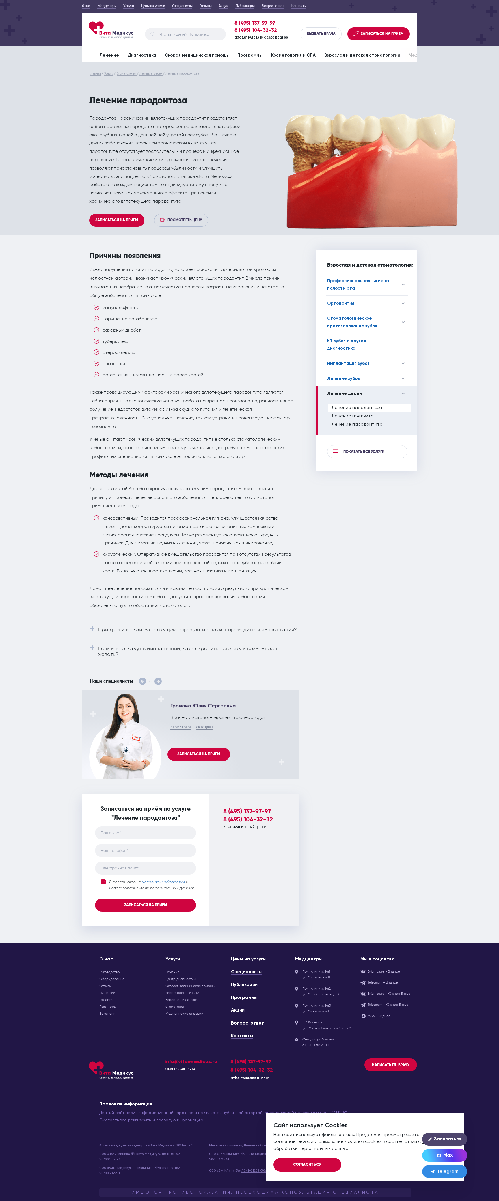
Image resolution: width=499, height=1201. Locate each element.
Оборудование (111, 979)
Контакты (298, 5)
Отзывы (205, 5)
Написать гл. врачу (390, 1065)
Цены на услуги (153, 5)
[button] (142, 681)
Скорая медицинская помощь (197, 55)
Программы (249, 55)
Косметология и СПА (293, 55)
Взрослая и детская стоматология (362, 55)
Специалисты (182, 5)
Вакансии (107, 1014)
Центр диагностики (181, 979)
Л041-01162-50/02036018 (261, 1170)
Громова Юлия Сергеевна (203, 706)
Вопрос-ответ (273, 5)
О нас (86, 5)
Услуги (128, 5)
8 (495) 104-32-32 (255, 30)
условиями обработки (164, 882)
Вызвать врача (321, 33)
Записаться (447, 1139)
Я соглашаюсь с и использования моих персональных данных (151, 885)
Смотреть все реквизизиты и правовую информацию (151, 1120)
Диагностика (142, 55)
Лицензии (107, 993)
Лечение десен (150, 73)
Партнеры (107, 1007)
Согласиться (307, 1165)
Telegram (448, 1171)
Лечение (109, 55)
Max (448, 1155)
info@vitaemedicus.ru (191, 1061)
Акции (223, 5)
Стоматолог (180, 727)
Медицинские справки (184, 1014)
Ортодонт (204, 727)
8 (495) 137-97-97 (254, 23)
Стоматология (127, 73)
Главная (95, 73)
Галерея (106, 1000)
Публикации (244, 5)
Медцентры (106, 5)
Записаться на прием (116, 220)
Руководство (109, 972)
